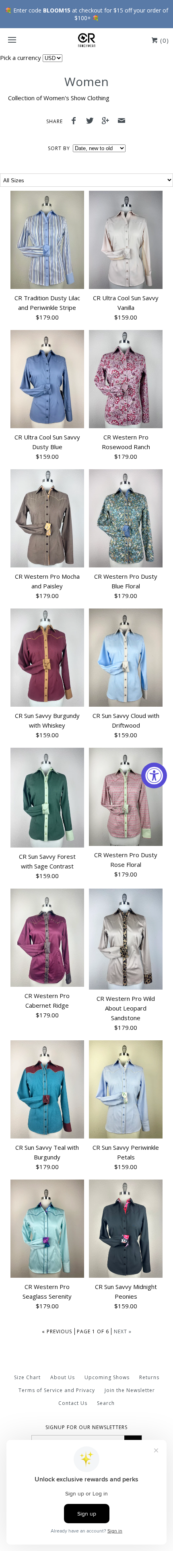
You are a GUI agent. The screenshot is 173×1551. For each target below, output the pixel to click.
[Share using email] (121, 122)
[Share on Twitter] (91, 122)
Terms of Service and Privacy (57, 1390)
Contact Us (72, 1403)
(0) (163, 40)
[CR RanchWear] (86, 40)
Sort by (59, 148)
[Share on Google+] (108, 122)
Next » (123, 1331)
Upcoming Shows (107, 1377)
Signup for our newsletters (86, 1427)
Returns (149, 1377)
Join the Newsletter (130, 1390)
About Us (62, 1377)
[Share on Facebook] (75, 122)
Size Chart (27, 1377)
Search (106, 1403)
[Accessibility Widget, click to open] (154, 775)
